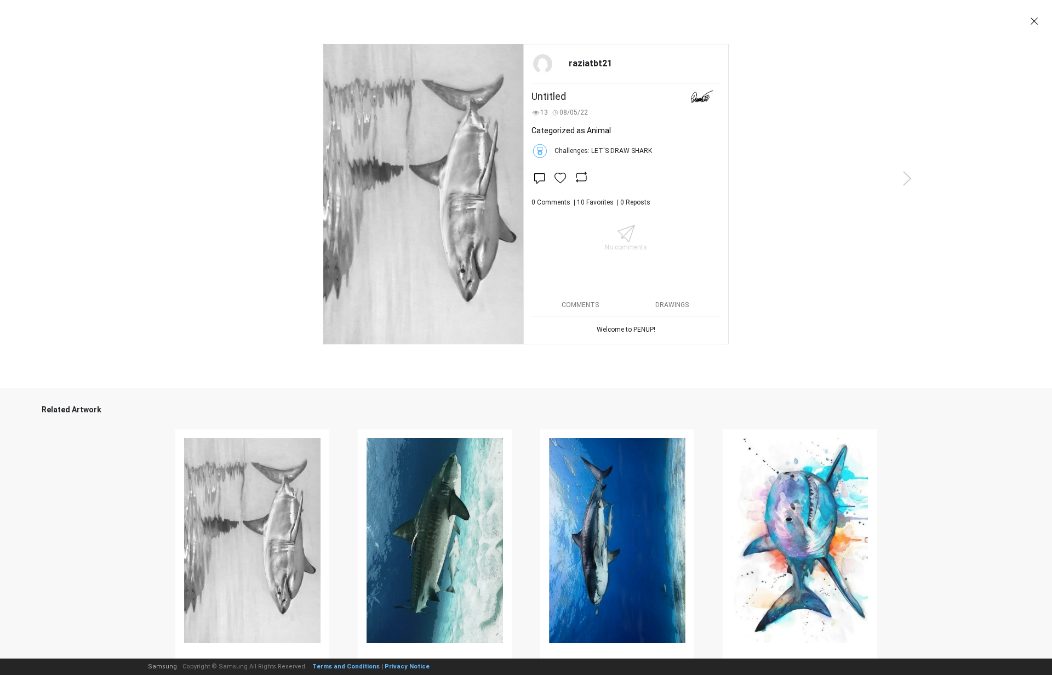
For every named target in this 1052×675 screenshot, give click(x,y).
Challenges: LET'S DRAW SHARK (603, 151)
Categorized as (571, 130)
